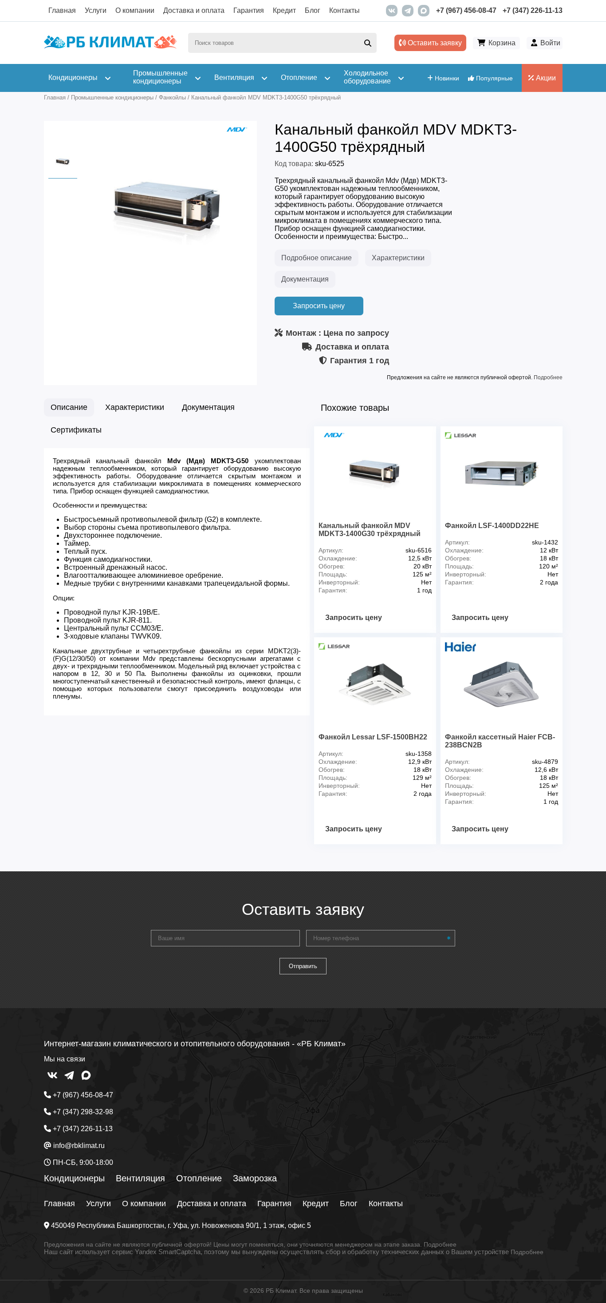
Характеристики (398, 258)
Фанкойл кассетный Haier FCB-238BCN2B (500, 741)
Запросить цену (319, 306)
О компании (134, 10)
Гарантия (248, 10)
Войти (550, 43)
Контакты (344, 10)
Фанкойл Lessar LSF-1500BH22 (373, 737)
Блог (312, 10)
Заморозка (255, 1178)
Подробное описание (316, 258)
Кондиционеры (74, 1178)
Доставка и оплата (193, 10)
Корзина (501, 43)
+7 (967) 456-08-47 (466, 10)
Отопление (199, 1178)
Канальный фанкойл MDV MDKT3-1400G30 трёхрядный (370, 529)
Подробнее (548, 377)
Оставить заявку (434, 43)
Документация (305, 279)
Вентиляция (140, 1178)
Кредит (284, 10)
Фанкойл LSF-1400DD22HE (492, 525)
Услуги (95, 10)
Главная (62, 10)
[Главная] (110, 46)
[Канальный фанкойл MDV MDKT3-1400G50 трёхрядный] (168, 287)
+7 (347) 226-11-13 (533, 10)
